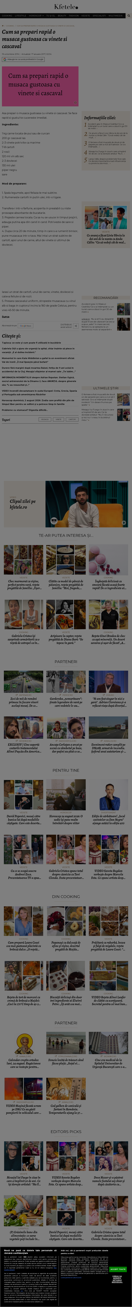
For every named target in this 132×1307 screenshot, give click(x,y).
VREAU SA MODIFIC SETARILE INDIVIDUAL (117, 1279)
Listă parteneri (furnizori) (71, 1278)
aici (22, 1291)
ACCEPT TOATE (118, 1269)
